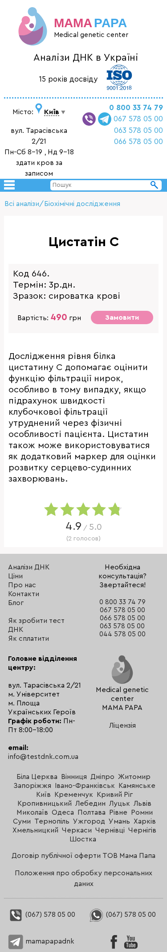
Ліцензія (122, 725)
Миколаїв (32, 812)
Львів (142, 803)
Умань (119, 821)
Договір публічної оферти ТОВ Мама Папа (83, 855)
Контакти (23, 594)
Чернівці (110, 830)
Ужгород (89, 821)
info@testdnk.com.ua (43, 756)
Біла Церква (36, 776)
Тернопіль (51, 821)
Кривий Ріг (115, 794)
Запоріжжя (32, 785)
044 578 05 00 (122, 634)
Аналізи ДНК (28, 567)
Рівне (118, 812)
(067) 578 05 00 (49, 914)
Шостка (82, 839)
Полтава (91, 812)
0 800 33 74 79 (136, 107)
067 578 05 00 (138, 119)
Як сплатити (28, 638)
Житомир (134, 776)
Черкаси (77, 830)
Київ (43, 794)
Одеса (63, 812)
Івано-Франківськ (85, 785)
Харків (145, 821)
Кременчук (73, 794)
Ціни (15, 576)
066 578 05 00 (138, 141)
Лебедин (90, 803)
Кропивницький (44, 803)
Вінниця (74, 776)
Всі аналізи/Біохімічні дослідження (62, 203)
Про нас (22, 585)
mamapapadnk (49, 941)
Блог (16, 602)
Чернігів (142, 830)
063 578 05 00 (138, 130)
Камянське (136, 785)
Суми (22, 821)
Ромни (142, 812)
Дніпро (102, 776)
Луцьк (119, 803)
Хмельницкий (35, 830)
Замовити (122, 317)
